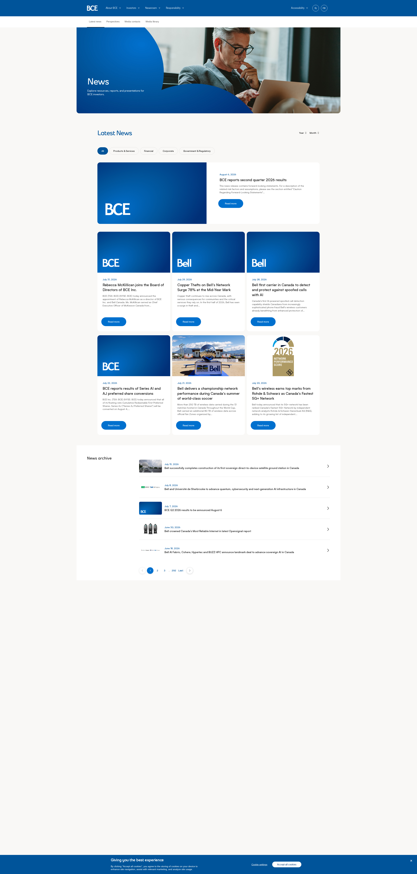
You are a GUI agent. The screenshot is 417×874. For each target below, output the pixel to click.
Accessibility (297, 7)
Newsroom (151, 7)
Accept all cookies (286, 864)
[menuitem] (113, 8)
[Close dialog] (411, 861)
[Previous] (142, 570)
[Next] (190, 570)
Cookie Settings (259, 864)
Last (180, 570)
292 (174, 570)
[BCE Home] (92, 8)
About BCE (111, 7)
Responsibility (173, 7)
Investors (131, 7)
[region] (208, 864)
